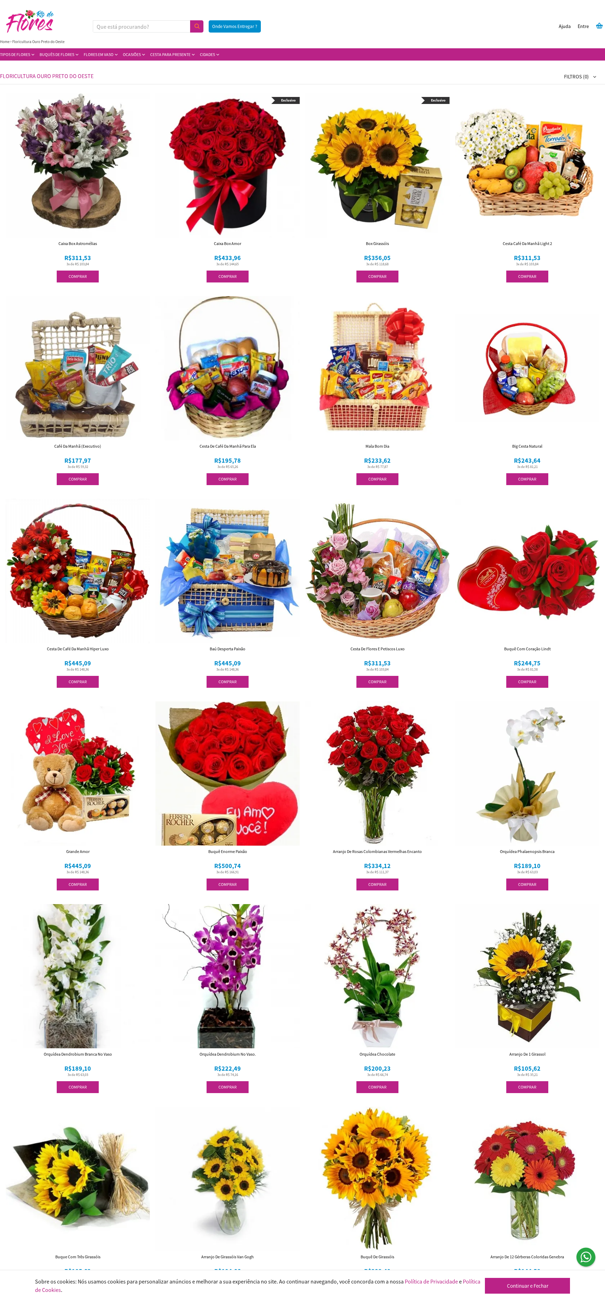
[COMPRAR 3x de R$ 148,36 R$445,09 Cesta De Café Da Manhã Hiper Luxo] (78, 571)
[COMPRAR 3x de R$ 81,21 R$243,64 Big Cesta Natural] (527, 368)
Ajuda (565, 26)
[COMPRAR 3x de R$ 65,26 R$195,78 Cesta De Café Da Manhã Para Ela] (227, 368)
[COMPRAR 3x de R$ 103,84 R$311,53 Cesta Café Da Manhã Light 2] (527, 165)
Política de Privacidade (431, 1281)
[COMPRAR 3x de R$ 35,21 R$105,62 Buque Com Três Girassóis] (78, 1179)
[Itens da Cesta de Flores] (599, 25)
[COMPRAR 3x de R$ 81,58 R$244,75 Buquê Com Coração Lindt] (527, 571)
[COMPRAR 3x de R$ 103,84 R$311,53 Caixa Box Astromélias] (78, 165)
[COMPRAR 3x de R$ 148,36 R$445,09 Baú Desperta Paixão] (227, 571)
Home (4, 41)
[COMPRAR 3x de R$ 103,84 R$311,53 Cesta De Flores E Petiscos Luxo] (377, 571)
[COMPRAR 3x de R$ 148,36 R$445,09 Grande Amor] (78, 773)
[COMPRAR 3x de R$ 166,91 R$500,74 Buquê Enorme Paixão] (227, 773)
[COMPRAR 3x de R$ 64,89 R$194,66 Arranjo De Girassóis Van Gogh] (227, 1179)
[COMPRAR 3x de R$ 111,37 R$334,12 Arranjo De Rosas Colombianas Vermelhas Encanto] (377, 773)
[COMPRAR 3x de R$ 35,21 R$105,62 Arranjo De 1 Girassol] (527, 976)
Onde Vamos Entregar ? (234, 26)
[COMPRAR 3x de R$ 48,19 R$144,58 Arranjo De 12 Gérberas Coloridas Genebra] (527, 1179)
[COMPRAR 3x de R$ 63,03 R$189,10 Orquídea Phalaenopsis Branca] (527, 773)
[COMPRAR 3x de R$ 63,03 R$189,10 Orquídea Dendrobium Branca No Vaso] (78, 976)
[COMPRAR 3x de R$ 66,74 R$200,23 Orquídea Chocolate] (377, 976)
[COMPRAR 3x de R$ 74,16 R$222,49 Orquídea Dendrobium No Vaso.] (227, 976)
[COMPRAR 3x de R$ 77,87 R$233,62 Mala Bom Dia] (377, 368)
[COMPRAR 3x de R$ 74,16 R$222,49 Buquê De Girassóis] (377, 1179)
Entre (583, 26)
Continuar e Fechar (527, 1285)
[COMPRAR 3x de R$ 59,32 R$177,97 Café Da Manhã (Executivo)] (78, 368)
